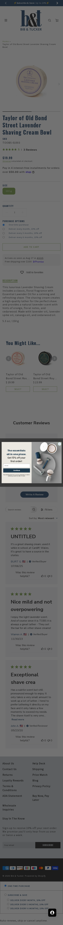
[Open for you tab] (52, 913)
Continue (16, 470)
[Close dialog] (59, 444)
